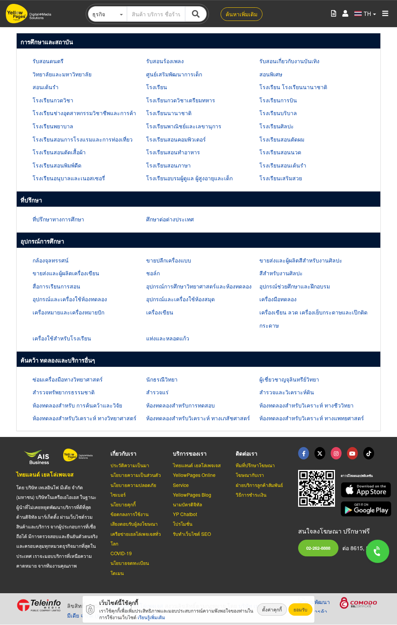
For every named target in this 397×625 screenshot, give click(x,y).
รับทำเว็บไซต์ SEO (192, 533)
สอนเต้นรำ (46, 87)
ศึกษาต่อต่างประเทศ (170, 219)
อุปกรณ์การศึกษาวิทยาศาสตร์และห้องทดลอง (199, 286)
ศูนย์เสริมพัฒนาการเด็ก (174, 74)
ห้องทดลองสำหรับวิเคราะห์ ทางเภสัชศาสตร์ (198, 418)
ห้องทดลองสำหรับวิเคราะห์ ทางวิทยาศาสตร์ (84, 418)
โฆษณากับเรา (250, 474)
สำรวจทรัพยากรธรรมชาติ (64, 392)
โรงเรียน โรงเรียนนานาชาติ (293, 87)
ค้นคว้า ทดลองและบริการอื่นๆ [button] (58, 360)
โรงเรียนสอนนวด (280, 152)
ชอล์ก (153, 273)
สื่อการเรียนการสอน (56, 286)
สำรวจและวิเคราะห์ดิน (286, 392)
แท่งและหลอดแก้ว (167, 338)
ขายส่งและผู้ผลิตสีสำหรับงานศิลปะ (300, 260)
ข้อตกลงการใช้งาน (129, 514)
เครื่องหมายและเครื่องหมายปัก (68, 312)
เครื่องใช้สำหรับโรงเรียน (62, 338)
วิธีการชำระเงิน (251, 494)
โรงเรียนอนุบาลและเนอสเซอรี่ (69, 178)
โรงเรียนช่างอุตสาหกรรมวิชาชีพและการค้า (84, 113)
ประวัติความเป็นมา (129, 465)
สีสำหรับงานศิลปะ (281, 273)
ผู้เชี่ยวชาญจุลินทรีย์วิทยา (289, 379)
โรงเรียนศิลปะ (276, 126)
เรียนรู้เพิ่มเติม (151, 617)
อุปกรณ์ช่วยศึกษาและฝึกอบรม (294, 286)
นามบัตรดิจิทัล (187, 504)
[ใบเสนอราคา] (333, 14)
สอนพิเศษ (270, 74)
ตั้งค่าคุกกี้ (272, 609)
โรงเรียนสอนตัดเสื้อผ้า (59, 152)
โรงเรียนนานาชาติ (169, 113)
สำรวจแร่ (157, 392)
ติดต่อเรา (246, 453)
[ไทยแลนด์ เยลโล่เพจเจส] (319, 453)
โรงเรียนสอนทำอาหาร (173, 152)
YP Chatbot (185, 514)
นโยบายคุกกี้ (123, 504)
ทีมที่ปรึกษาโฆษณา (255, 465)
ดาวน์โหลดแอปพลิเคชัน (357, 475)
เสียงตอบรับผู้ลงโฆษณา (134, 523)
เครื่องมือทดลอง (278, 299)
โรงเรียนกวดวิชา (53, 100)
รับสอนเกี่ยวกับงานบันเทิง (289, 61)
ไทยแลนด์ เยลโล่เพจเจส (45, 474)
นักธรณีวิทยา (162, 379)
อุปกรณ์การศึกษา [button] (42, 241)
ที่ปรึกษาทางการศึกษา (58, 219)
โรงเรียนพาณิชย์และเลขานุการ (183, 126)
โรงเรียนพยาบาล (53, 126)
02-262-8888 (318, 548)
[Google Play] (361, 508)
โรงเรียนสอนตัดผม (281, 139)
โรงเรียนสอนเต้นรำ (282, 165)
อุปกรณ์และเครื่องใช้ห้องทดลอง (70, 299)
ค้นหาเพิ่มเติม (241, 14)
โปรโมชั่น (182, 523)
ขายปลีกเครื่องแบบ (168, 260)
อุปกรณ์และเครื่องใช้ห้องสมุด (180, 299)
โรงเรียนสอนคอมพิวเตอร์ (176, 139)
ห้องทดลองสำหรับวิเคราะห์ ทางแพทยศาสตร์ (311, 418)
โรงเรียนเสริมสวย (280, 178)
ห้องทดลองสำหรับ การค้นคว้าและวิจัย (77, 405)
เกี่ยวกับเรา (123, 453)
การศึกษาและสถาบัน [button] (47, 42)
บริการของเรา (190, 453)
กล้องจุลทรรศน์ (51, 260)
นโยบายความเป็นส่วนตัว (135, 474)
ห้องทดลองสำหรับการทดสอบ (180, 405)
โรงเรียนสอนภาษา (168, 165)
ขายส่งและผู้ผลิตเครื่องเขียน (66, 273)
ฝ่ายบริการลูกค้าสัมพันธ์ (259, 485)
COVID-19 (121, 553)
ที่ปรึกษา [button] (31, 200)
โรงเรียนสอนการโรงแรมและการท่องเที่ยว (83, 139)
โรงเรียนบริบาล (278, 113)
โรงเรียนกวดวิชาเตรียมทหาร (180, 100)
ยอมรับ (300, 609)
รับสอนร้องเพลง (165, 61)
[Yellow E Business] (303, 453)
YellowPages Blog (192, 494)
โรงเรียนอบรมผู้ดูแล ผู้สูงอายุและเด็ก (189, 178)
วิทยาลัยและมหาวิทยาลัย (62, 74)
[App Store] (361, 489)
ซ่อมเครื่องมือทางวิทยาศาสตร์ (68, 379)
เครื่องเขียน (159, 312)
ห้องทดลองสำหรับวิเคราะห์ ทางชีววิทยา (306, 405)
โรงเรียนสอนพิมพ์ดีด (57, 165)
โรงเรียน (156, 87)
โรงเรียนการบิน (278, 100)
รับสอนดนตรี (48, 61)
